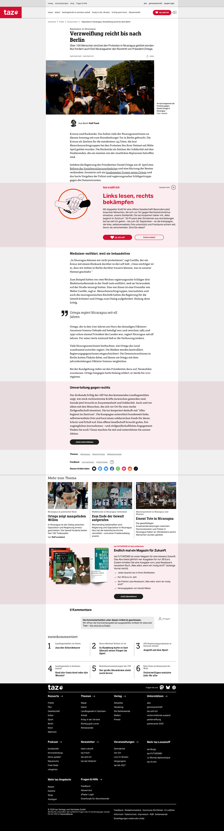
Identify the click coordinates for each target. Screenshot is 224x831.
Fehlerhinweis (102, 462)
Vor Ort (117, 752)
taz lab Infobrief (88, 761)
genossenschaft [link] (155, 3)
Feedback (85, 786)
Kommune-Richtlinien (153, 810)
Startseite (52, 22)
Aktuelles (118, 703)
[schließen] (173, 187)
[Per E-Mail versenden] (94, 469)
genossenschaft (154, 707)
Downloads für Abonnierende (95, 798)
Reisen (51, 786)
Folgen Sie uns (152, 687)
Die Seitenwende (122, 711)
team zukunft (87, 748)
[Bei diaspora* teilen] (124, 469)
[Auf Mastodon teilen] (100, 469)
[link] (51, 12)
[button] (175, 12)
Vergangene (120, 761)
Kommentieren (88, 462)
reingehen (53, 769)
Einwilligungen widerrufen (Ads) (129, 818)
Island (84, 707)
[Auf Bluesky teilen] (106, 469)
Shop (50, 795)
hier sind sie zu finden (100, 625)
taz (55, 687)
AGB (152, 814)
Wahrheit (52, 732)
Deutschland (72, 22)
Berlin (50, 723)
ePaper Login (87, 794)
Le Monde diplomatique (158, 757)
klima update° (54, 757)
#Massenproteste (114, 454)
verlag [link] (50, 3)
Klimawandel (87, 727)
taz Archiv (152, 761)
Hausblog (118, 707)
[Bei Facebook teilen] (112, 469)
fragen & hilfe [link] (81, 3)
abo (149, 703)
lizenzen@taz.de (66, 814)
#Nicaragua (85, 454)
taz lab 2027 (120, 765)
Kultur (51, 715)
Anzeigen (52, 799)
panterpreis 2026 (155, 723)
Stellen (117, 715)
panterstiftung (154, 719)
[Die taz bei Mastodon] (162, 689)
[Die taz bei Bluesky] (168, 689)
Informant (119, 814)
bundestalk (53, 748)
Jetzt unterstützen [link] (84, 442)
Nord (50, 727)
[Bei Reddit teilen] (130, 469)
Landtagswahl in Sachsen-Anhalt (93, 713)
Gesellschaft (54, 711)
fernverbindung (55, 752)
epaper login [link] (169, 3)
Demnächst (119, 748)
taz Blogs (151, 749)
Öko (50, 707)
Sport (50, 719)
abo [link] (145, 3)
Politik (61, 22)
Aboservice (86, 790)
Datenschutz (131, 814)
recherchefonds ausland (158, 715)
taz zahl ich (152, 711)
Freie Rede (53, 765)
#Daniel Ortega (98, 454)
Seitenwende (161, 814)
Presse (117, 719)
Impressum (143, 814)
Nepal (83, 703)
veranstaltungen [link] (61, 3)
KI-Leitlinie (169, 810)
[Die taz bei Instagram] (174, 689)
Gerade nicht (164, 187)
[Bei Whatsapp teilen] (118, 469)
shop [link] (72, 3)
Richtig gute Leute (90, 723)
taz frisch (85, 752)
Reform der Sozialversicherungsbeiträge (94, 168)
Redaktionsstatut (133, 810)
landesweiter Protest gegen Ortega (126, 172)
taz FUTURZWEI (154, 753)
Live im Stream (121, 757)
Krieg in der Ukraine (90, 719)
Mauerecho (53, 761)
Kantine (51, 791)
